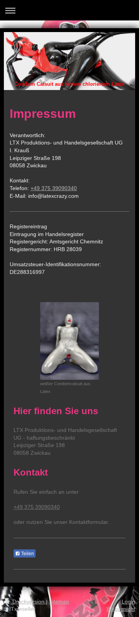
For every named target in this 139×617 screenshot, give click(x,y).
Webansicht (121, 609)
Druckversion (28, 601)
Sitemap (59, 601)
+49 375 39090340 (54, 188)
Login (128, 601)
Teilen (27, 553)
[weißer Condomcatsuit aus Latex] (69, 341)
